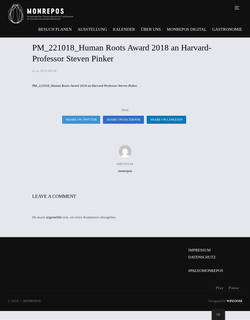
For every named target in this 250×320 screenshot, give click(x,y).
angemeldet (54, 217)
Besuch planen (55, 29)
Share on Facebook (123, 119)
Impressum (199, 250)
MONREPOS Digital (186, 29)
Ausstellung (92, 29)
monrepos (125, 171)
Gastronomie (227, 29)
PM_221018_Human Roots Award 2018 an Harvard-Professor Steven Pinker (84, 86)
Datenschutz (202, 257)
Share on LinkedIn (166, 119)
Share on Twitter (81, 119)
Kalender (124, 29)
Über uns (151, 29)
